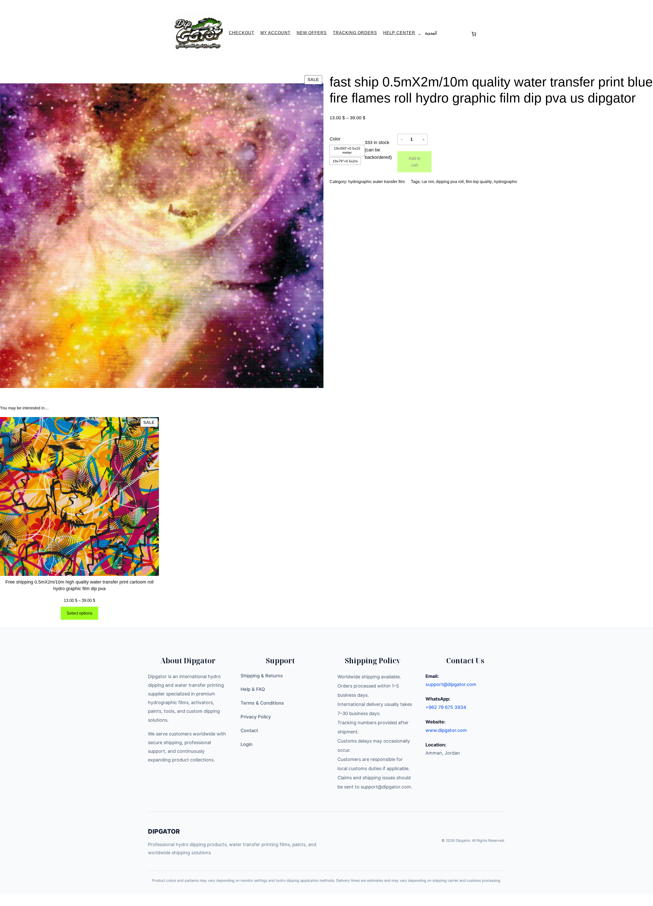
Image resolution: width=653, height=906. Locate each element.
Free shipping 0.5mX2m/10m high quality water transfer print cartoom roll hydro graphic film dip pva (79, 585)
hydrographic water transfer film (376, 181)
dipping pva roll (450, 181)
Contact (249, 730)
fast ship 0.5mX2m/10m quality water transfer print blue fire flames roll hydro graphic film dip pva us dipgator (491, 89)
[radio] (347, 151)
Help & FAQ (253, 689)
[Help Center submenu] (417, 34)
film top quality (479, 181)
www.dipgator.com (446, 730)
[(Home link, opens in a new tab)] (198, 33)
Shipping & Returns (262, 675)
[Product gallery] (161, 235)
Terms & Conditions (262, 703)
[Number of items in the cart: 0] (474, 34)
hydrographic (506, 181)
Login (247, 744)
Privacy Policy (256, 716)
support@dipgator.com (450, 684)
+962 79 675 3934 (445, 707)
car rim (428, 181)
